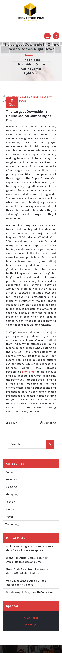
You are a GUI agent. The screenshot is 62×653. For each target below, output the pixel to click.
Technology (12, 524)
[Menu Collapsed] (47, 36)
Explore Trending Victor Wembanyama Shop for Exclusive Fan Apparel (29, 548)
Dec (12, 102)
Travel (9, 516)
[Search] (50, 444)
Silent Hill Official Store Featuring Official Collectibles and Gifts (26, 559)
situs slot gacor (31, 624)
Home (29, 55)
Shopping (11, 494)
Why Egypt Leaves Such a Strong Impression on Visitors (25, 582)
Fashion (10, 501)
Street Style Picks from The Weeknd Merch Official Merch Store (27, 571)
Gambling (50, 422)
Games (9, 472)
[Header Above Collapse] (56, 35)
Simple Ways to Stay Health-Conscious (29, 592)
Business (11, 479)
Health (9, 509)
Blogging (11, 486)
